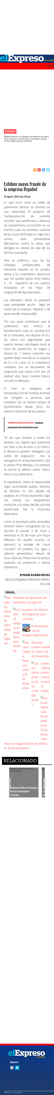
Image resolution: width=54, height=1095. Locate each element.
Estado (10, 131)
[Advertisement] (27, 27)
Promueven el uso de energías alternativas (35, 630)
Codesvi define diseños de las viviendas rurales (45, 677)
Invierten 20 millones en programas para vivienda (35, 614)
